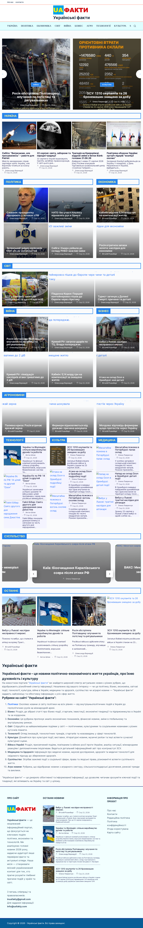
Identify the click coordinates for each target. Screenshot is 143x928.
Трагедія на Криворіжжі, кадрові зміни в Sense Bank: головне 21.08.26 (87, 155)
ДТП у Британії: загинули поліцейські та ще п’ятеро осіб (24, 298)
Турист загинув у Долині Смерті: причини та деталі (114, 298)
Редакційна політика (118, 817)
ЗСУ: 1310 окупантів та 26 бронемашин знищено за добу (36, 95)
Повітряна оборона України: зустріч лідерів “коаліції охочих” (122, 155)
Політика (27, 26)
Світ (57, 26)
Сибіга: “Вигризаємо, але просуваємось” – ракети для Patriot (107, 97)
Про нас (10, 2)
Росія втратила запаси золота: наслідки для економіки (113, 248)
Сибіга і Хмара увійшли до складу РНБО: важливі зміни (68, 249)
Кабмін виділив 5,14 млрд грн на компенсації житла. (117, 214)
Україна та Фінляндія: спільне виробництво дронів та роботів (34, 450)
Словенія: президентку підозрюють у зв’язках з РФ (23, 214)
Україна (12, 26)
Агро (90, 26)
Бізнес (79, 26)
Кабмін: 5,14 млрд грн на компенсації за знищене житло (67, 377)
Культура (120, 26)
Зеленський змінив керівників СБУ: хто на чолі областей (24, 249)
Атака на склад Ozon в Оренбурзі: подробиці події (80, 474)
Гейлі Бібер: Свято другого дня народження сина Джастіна (32, 506)
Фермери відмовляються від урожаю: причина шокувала (70, 427)
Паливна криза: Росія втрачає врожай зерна (23, 427)
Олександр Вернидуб (100, 105)
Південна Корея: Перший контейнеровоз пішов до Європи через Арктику (67, 296)
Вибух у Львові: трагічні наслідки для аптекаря (127, 500)
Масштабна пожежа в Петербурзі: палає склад (127, 450)
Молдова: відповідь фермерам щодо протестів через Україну (118, 427)
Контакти (19, 2)
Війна (67, 26)
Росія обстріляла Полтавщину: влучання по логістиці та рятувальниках (26, 341)
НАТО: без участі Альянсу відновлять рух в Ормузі (67, 214)
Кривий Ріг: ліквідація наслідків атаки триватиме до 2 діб (25, 377)
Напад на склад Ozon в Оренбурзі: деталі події (126, 476)
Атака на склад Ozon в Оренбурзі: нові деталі (111, 378)
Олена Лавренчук (29, 102)
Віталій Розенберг (109, 218)
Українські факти (71, 17)
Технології (103, 26)
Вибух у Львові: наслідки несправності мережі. (113, 343)
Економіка (44, 26)
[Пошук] (135, 26)
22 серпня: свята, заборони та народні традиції (54, 154)
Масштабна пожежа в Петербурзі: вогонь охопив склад (81, 498)
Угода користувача (117, 828)
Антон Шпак (31, 455)
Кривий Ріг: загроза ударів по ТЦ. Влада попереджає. (70, 343)
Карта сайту (114, 832)
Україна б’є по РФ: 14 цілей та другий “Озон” (33, 478)
